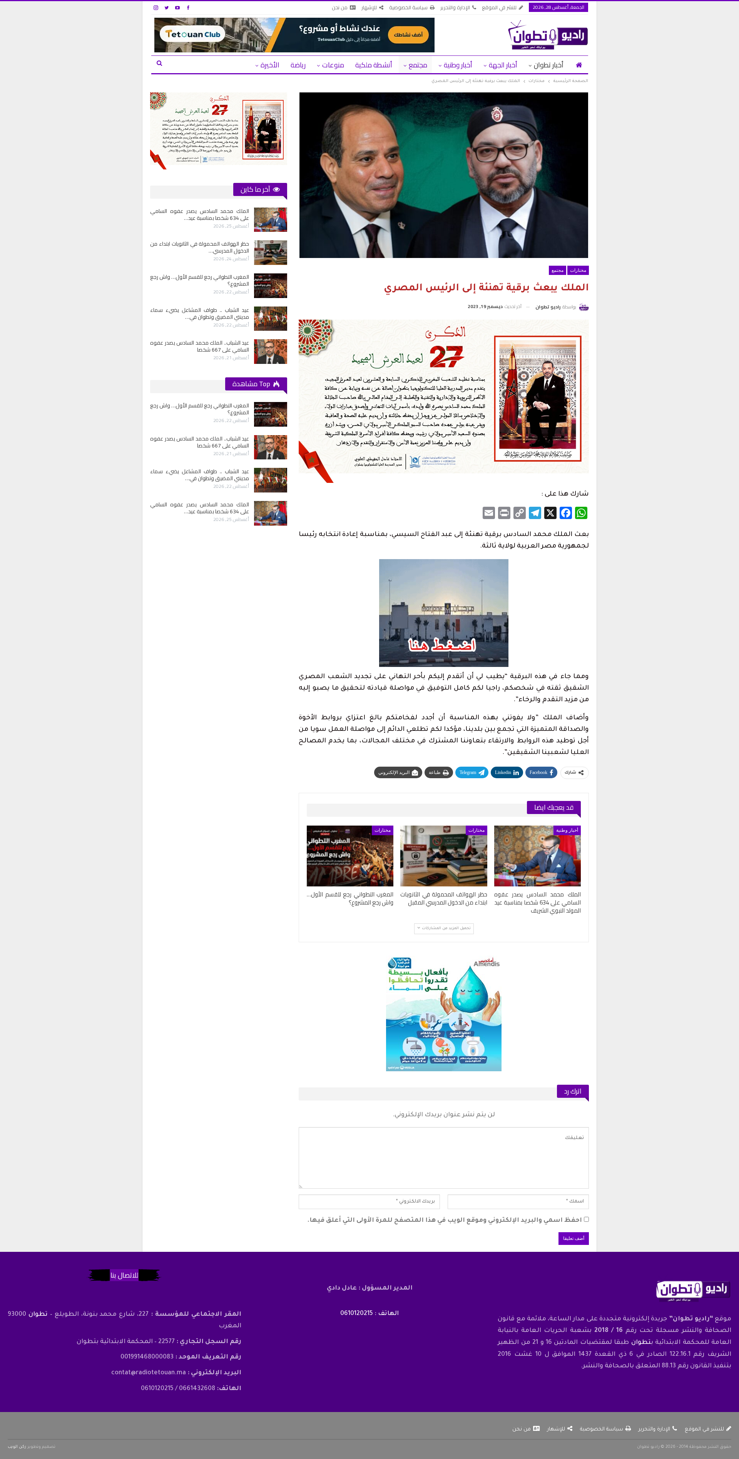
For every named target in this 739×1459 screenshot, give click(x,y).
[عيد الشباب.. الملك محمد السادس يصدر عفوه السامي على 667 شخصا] (270, 351)
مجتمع (418, 65)
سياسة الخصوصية (408, 7)
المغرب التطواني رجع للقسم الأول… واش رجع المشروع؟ (199, 280)
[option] (218, 286)
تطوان (641, 1342)
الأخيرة (270, 65)
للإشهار (369, 7)
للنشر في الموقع (499, 7)
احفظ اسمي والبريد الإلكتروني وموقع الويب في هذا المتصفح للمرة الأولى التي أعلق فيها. (444, 1220)
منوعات (333, 65)
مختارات (578, 270)
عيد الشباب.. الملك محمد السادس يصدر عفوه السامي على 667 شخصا (199, 346)
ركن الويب (17, 1447)
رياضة (298, 65)
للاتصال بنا (124, 1275)
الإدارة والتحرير (455, 7)
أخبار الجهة (503, 65)
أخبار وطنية (458, 65)
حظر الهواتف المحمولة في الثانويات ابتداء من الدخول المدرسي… (199, 247)
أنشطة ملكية (373, 65)
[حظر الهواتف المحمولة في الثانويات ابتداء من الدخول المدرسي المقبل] (443, 856)
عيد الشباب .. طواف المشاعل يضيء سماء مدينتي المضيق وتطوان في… (199, 313)
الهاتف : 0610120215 (369, 1313)
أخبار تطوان (548, 65)
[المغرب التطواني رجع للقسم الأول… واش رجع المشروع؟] (350, 856)
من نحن (340, 7)
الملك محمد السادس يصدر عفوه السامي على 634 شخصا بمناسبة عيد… (199, 214)
